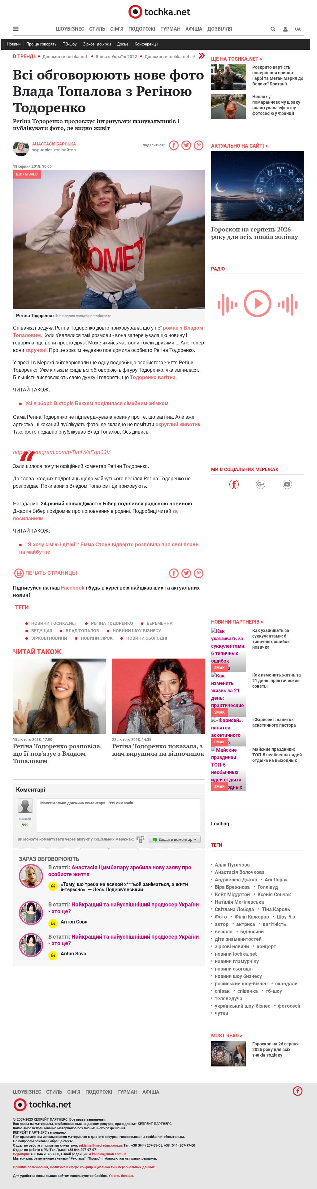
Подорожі (141, 29)
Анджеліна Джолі (236, 880)
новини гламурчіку (237, 961)
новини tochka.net (54, 623)
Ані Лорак (276, 880)
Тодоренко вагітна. (153, 377)
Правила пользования (30, 1167)
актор (221, 924)
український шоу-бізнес (242, 1006)
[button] (285, 29)
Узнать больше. (121, 1176)
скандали (286, 984)
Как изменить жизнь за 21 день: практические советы (276, 680)
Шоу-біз (286, 917)
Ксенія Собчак (274, 894)
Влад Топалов (82, 630)
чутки (221, 1013)
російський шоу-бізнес (241, 984)
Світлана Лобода (234, 909)
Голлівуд (268, 887)
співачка (247, 991)
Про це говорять (41, 44)
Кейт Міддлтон (232, 894)
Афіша (193, 29)
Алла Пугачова (232, 865)
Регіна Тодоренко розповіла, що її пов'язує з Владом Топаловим (57, 753)
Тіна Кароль (276, 909)
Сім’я (117, 29)
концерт (266, 946)
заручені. (36, 350)
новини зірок (97, 638)
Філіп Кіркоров (252, 917)
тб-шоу (274, 991)
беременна (159, 623)
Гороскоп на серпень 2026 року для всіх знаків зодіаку (254, 233)
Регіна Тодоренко (112, 623)
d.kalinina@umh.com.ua (107, 1154)
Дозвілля (219, 29)
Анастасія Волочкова (240, 872)
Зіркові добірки (97, 44)
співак (222, 991)
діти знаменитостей (238, 939)
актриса (245, 924)
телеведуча (228, 998)
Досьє (122, 44)
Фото (221, 917)
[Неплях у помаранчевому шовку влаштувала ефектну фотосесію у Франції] (228, 106)
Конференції (146, 44)
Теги (217, 845)
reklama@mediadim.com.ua (101, 1146)
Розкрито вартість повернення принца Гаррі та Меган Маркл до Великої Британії (277, 75)
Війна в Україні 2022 (116, 56)
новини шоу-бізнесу (137, 630)
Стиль (97, 29)
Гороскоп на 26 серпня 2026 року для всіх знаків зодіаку (275, 1049)
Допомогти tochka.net (65, 56)
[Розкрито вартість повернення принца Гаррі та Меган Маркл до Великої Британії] (228, 77)
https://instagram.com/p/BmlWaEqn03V (61, 452)
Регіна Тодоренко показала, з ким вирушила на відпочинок (158, 750)
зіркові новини (49, 638)
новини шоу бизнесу (238, 976)
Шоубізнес (70, 29)
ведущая (41, 630)
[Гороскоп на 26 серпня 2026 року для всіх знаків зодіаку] (228, 1053)
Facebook (73, 587)
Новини (13, 44)
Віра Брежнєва (232, 887)
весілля (223, 932)
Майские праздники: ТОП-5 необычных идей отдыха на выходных (277, 755)
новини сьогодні (146, 638)
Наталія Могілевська (239, 902)
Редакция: (21, 1154)
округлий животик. (178, 424)
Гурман (170, 29)
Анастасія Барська (54, 143)
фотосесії (289, 1006)
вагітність (274, 924)
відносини (252, 932)
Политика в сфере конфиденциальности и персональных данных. (103, 1167)
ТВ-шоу (70, 44)
